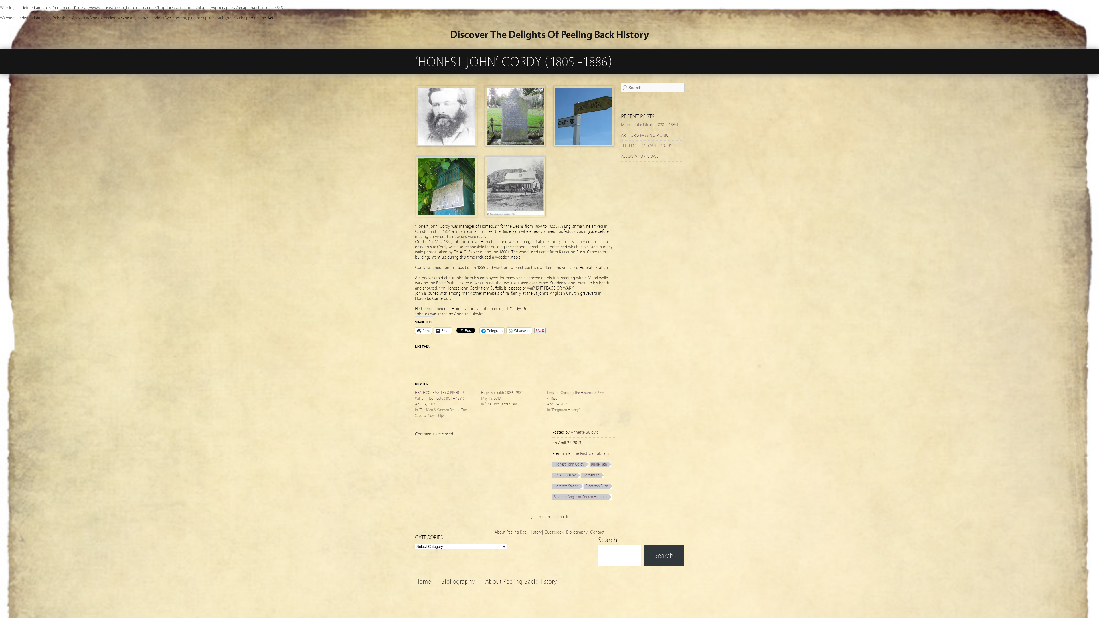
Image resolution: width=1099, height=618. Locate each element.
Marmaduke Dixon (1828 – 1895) (649, 124)
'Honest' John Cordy (569, 464)
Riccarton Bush (597, 486)
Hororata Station (566, 486)
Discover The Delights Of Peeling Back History (549, 35)
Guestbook (554, 532)
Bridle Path (599, 464)
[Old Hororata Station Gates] (446, 215)
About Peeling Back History (518, 532)
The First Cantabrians (591, 453)
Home (423, 581)
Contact (597, 532)
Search (607, 540)
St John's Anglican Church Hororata (580, 497)
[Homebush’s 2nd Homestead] (515, 215)
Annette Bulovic (584, 432)
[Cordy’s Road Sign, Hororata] (584, 145)
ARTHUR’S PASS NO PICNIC (645, 135)
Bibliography (577, 532)
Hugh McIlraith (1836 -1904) (502, 393)
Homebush (591, 475)
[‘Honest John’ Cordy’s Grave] (515, 145)
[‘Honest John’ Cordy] (446, 145)
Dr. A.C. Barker (565, 475)
